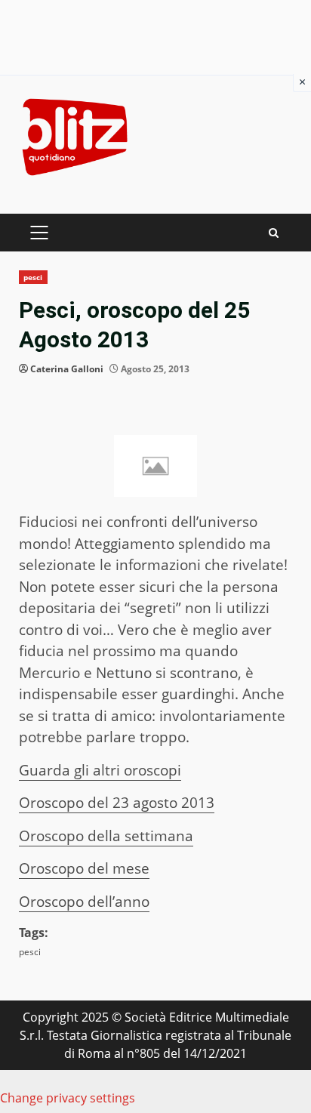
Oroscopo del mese (84, 868)
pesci (33, 277)
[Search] (274, 233)
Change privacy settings (67, 1098)
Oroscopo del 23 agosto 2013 (116, 802)
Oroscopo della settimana (106, 836)
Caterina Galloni (66, 368)
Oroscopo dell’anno (84, 901)
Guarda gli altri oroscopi (100, 770)
